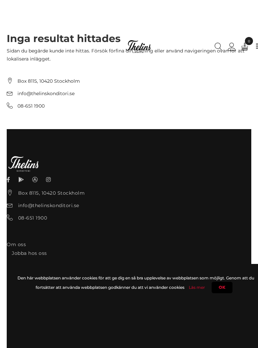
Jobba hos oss (29, 253)
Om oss (16, 244)
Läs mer (197, 287)
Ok (222, 287)
